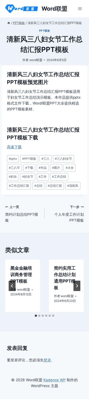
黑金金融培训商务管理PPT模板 (21, 274)
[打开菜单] (80, 8)
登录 (47, 360)
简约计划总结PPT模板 (21, 213)
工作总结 (59, 176)
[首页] (8, 23)
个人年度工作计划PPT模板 (69, 213)
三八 (45, 158)
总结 (38, 185)
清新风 (72, 185)
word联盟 (35, 60)
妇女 (13, 176)
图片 (56, 167)
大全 (70, 167)
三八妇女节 (63, 158)
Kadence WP (54, 380)
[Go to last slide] (12, 286)
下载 (29, 167)
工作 (43, 176)
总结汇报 (55, 185)
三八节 (14, 167)
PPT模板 (44, 30)
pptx (13, 158)
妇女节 (27, 176)
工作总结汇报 (19, 185)
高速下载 (14, 147)
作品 (43, 167)
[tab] (36, 316)
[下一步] (76, 286)
